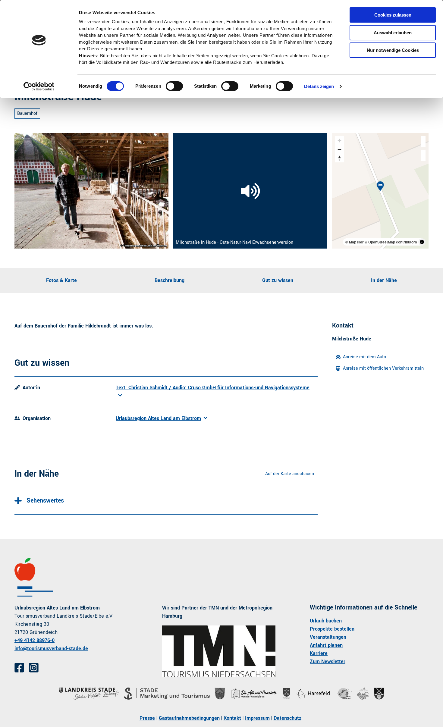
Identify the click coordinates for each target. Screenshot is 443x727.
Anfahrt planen (326, 645)
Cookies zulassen (392, 14)
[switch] (174, 86)
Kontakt (232, 718)
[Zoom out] (339, 149)
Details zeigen (319, 86)
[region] (380, 191)
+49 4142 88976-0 (34, 640)
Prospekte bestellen (332, 628)
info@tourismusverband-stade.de (51, 648)
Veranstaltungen (328, 637)
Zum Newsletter (327, 661)
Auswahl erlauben (393, 32)
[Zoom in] (339, 140)
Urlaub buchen (326, 620)
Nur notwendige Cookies (393, 50)
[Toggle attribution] (422, 242)
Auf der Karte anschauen (289, 474)
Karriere (319, 653)
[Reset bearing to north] (339, 158)
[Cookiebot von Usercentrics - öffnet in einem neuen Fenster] (39, 86)
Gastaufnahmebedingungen (189, 718)
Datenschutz (287, 718)
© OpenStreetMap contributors (391, 242)
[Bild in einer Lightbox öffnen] (91, 191)
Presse (147, 718)
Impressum (257, 718)
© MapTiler (354, 242)
